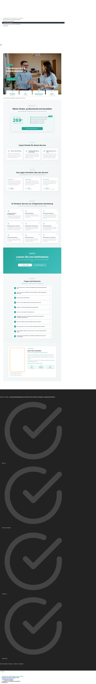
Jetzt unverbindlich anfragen (31, 128)
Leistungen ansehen (23, 79)
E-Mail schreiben (40, 265)
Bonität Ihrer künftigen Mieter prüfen (11, 19)
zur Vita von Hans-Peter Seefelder (16, 375)
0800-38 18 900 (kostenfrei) (15, 374)
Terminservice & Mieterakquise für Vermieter (13, 18)
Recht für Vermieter (8, 22)
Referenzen (5, 25)
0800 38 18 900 (26, 265)
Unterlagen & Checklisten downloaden (11, 24)
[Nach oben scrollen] (1, 672)
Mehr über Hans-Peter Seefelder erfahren (34, 363)
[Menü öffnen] (1, 45)
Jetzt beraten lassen (11, 79)
